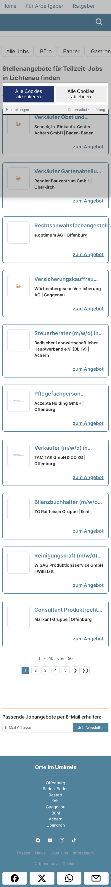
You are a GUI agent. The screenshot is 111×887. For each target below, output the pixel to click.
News (40, 853)
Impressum (83, 853)
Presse (23, 853)
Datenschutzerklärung (86, 109)
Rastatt (55, 795)
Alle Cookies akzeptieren (28, 94)
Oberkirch (55, 825)
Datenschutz (45, 863)
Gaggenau (55, 806)
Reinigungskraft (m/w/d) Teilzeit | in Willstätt (65, 556)
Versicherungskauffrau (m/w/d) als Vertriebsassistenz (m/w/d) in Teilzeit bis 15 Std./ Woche (65, 279)
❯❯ (85, 670)
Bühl (56, 813)
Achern (55, 819)
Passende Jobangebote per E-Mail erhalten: (52, 717)
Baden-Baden (56, 788)
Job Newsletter (91, 727)
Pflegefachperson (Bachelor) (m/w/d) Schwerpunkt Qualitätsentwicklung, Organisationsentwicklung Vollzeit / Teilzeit (68, 394)
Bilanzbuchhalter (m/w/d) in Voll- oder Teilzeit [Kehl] (68, 502)
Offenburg (55, 782)
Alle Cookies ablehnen (80, 94)
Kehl (55, 800)
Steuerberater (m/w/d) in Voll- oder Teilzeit (66, 333)
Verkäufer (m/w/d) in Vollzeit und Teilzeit (65, 448)
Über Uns (59, 853)
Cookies (70, 863)
